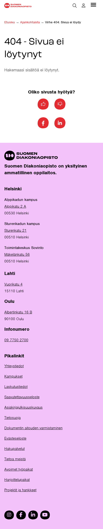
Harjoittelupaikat (17, 479)
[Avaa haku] (75, 5)
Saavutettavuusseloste (22, 397)
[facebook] (21, 514)
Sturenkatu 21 (15, 230)
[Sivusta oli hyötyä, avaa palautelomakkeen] (43, 104)
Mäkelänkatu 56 (17, 254)
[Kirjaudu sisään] (83, 5)
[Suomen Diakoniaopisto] (18, 5)
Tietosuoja (12, 417)
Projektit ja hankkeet (20, 490)
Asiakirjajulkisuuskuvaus (23, 407)
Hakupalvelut (14, 448)
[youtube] (45, 514)
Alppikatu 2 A (15, 206)
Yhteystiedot (14, 366)
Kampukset (13, 376)
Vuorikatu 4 (13, 284)
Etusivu (9, 22)
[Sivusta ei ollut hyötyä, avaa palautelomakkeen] (59, 104)
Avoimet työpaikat (18, 469)
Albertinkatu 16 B (18, 312)
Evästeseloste (15, 438)
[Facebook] (43, 122)
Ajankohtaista (30, 22)
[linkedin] (33, 514)
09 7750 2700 (16, 340)
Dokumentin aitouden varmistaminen (33, 428)
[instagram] (9, 514)
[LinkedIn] (59, 122)
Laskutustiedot (16, 386)
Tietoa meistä (15, 459)
